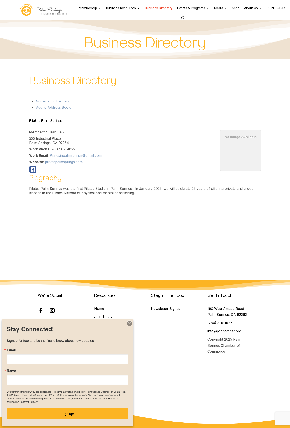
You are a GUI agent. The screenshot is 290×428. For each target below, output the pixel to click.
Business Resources (121, 8)
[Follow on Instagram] (52, 310)
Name (11, 370)
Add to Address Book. (53, 107)
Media (218, 8)
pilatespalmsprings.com (64, 162)
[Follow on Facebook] (41, 310)
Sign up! (67, 413)
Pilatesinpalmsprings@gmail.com (76, 155)
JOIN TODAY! (276, 8)
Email (11, 350)
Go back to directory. (53, 101)
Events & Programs (191, 8)
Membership (88, 8)
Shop (235, 8)
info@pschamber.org (224, 331)
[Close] (129, 323)
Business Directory (158, 8)
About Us (251, 8)
